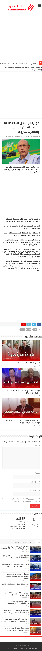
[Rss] (29, 645)
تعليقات (24, 542)
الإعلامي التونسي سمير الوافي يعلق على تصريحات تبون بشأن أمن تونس (21, 391)
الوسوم (16, 542)
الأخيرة (38, 542)
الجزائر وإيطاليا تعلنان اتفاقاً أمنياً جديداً (25, 362)
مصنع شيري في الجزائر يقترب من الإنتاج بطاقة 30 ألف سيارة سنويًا (16, 556)
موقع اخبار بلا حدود (31, 648)
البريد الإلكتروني (35, 481)
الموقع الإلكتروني (34, 490)
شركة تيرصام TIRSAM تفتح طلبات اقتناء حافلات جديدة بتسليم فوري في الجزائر (16, 611)
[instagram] (16, 645)
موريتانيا (22, 329)
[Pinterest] (23, 645)
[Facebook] (27, 645)
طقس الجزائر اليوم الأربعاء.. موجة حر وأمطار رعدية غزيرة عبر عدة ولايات (17, 629)
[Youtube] (18, 645)
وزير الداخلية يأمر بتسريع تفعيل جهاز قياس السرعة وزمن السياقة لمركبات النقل (15, 620)
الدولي (32, 67)
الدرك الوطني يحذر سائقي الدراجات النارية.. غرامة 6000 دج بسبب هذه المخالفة (15, 547)
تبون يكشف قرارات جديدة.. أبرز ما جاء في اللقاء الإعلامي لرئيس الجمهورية (22, 421)
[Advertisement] (21, 35)
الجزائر (35, 329)
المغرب (29, 329)
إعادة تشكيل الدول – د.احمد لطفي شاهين (15, 584)
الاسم (37, 473)
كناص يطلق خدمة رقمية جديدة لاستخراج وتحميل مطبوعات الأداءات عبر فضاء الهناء (15, 566)
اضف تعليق (17, 136)
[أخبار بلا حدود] (21, 7)
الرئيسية (38, 67)
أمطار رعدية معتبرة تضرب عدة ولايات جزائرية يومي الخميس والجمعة (17, 602)
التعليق (37, 445)
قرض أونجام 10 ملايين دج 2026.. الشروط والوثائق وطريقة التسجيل (16, 593)
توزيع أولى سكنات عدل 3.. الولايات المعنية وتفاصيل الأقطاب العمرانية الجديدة (17, 576)
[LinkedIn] (21, 645)
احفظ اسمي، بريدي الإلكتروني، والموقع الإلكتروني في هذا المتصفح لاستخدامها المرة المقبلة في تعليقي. (22, 500)
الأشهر (31, 542)
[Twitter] (25, 645)
